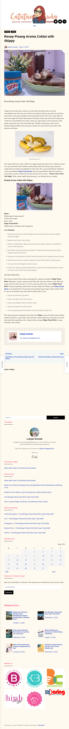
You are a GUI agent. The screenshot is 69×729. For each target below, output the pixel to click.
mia (5, 519)
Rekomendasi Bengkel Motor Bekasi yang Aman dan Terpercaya (21, 631)
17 (43, 560)
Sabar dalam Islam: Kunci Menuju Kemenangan (20, 468)
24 (43, 564)
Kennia (6, 533)
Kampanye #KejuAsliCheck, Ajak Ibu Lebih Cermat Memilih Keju (54, 646)
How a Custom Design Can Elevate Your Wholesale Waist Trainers (26, 502)
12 (60, 556)
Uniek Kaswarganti (10, 514)
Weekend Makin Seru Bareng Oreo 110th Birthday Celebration (54, 631)
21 (17, 564)
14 (17, 560)
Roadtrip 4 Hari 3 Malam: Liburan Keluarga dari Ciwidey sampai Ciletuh (27, 492)
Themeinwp (41, 725)
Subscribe (8, 592)
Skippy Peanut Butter (25, 171)
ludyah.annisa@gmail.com (31, 338)
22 (26, 564)
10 (43, 556)
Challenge (7, 31)
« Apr (6, 572)
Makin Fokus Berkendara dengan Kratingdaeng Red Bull (21, 646)
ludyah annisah (13, 47)
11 (52, 556)
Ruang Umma (8, 528)
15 (26, 560)
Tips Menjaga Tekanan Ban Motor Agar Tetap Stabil (21, 497)
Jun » (54, 572)
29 (26, 568)
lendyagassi (8, 523)
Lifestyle (13, 31)
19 (60, 560)
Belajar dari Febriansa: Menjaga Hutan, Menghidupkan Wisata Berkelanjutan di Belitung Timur (21, 615)
